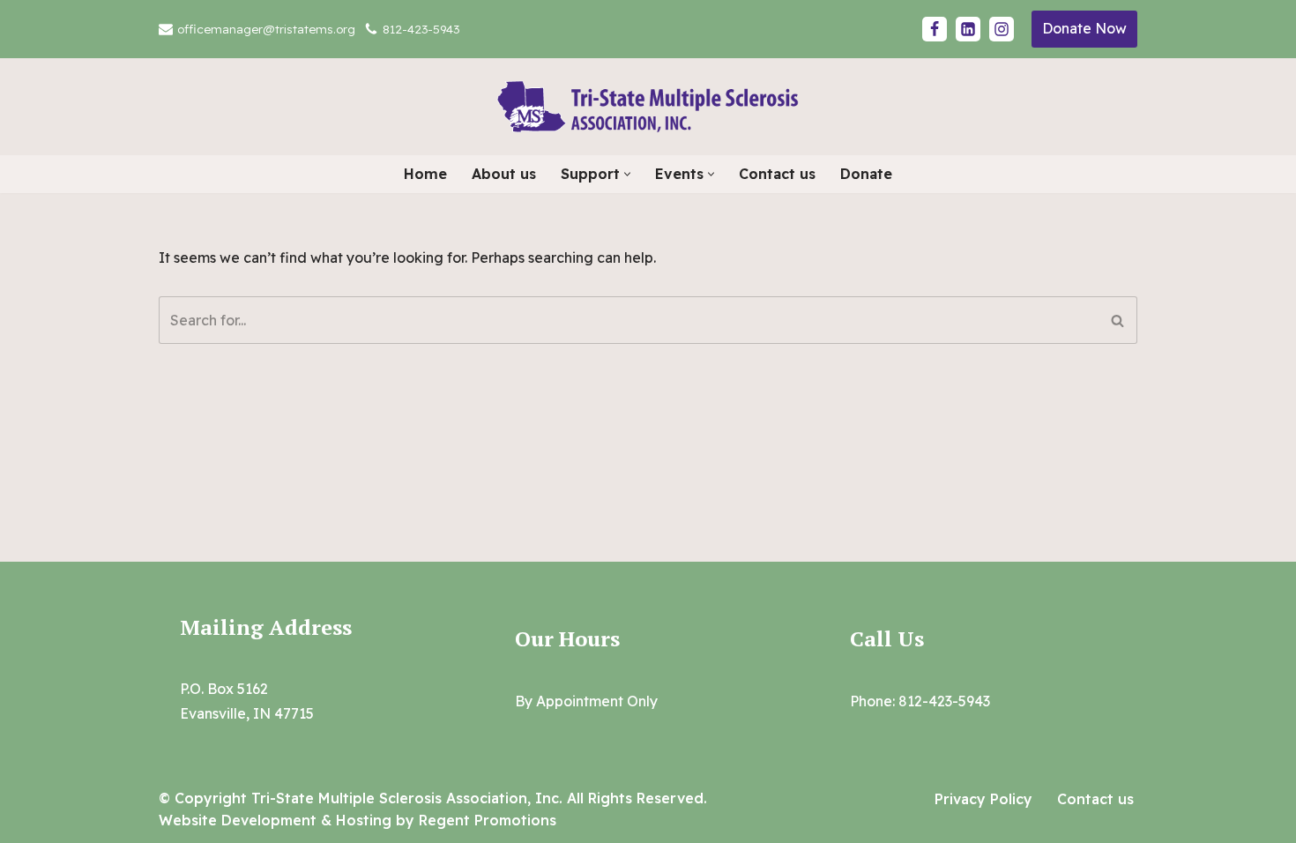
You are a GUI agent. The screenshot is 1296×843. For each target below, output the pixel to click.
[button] (627, 174)
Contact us (777, 174)
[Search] (1117, 320)
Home (425, 174)
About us (504, 174)
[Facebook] (934, 29)
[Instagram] (1001, 29)
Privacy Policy (983, 799)
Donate (866, 174)
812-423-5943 (421, 28)
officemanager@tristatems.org (266, 28)
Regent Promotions (487, 820)
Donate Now (1084, 28)
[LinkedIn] (968, 29)
